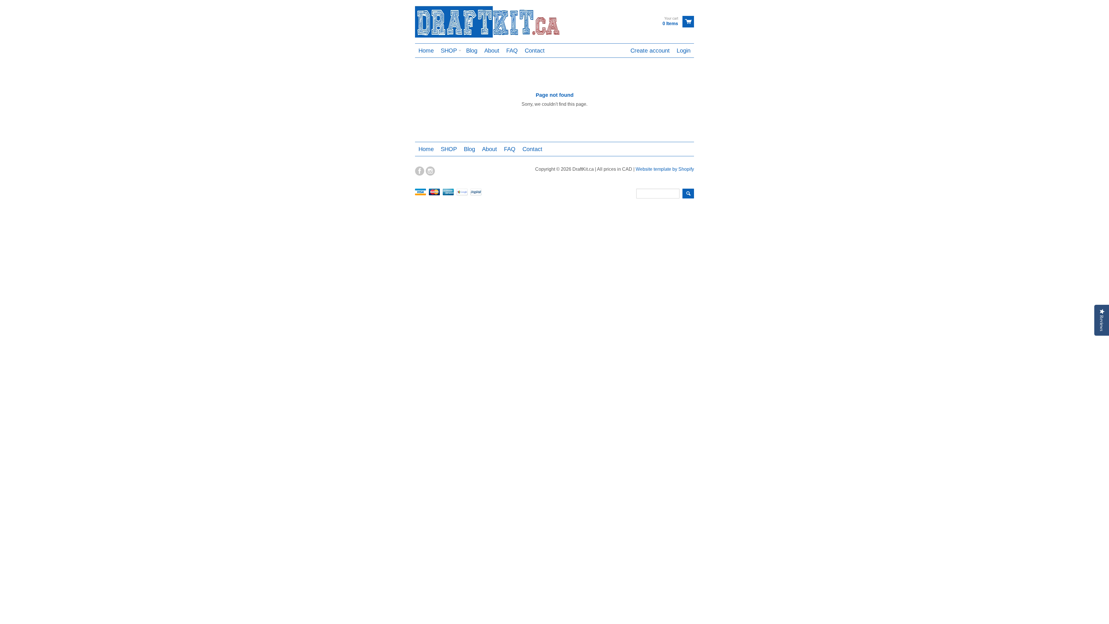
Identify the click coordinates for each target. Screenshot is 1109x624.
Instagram (430, 171)
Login (684, 50)
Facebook (419, 171)
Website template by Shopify (665, 169)
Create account (650, 50)
